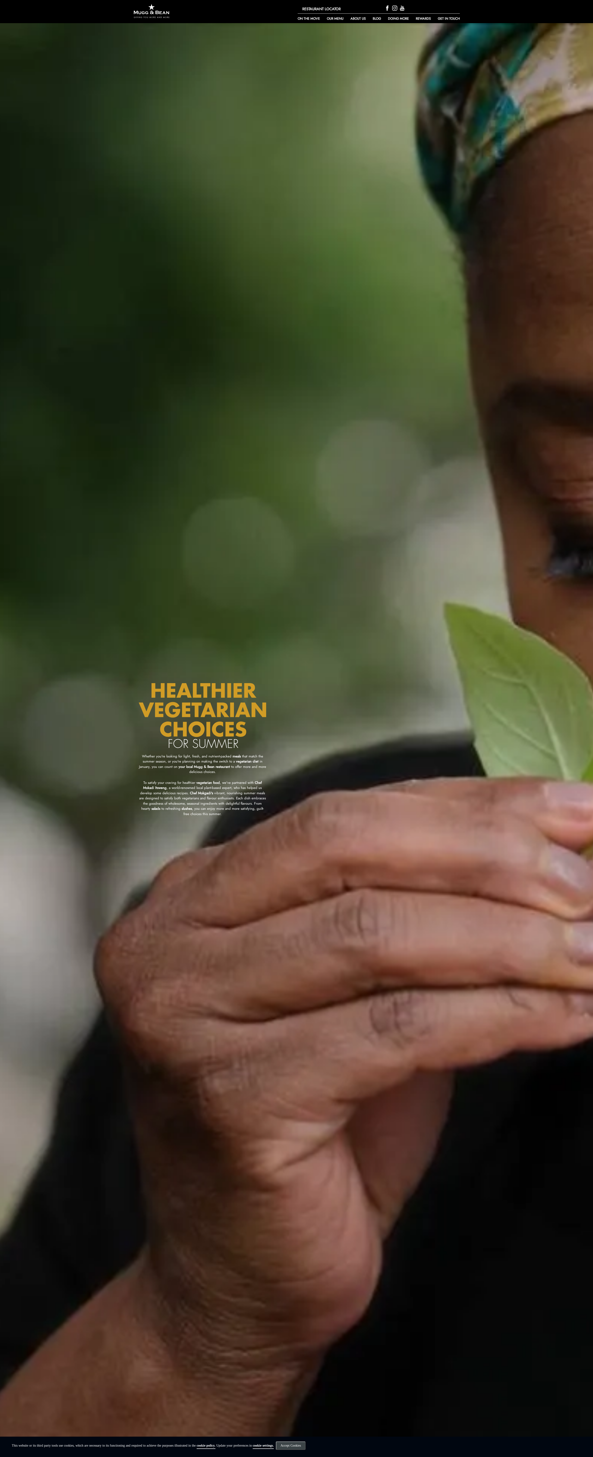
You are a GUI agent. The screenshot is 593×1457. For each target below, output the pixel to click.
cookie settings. (263, 1445)
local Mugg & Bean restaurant (208, 766)
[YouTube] (403, 7)
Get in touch (449, 18)
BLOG (377, 18)
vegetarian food (208, 782)
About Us (358, 18)
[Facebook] (388, 7)
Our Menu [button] (335, 18)
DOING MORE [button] (398, 18)
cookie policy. (206, 1445)
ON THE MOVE (309, 18)
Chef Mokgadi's (201, 793)
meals (237, 756)
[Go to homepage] (182, 11)
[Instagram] (395, 7)
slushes (187, 808)
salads (155, 808)
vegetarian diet (247, 761)
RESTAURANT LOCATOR (321, 9)
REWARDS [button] (423, 18)
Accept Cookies (291, 1445)
